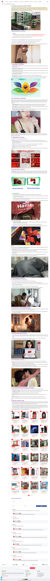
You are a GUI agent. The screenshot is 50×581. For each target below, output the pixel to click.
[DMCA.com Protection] (25, 579)
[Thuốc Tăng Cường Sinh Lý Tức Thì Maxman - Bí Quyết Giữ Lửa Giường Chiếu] (34, 443)
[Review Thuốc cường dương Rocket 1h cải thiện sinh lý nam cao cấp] (34, 429)
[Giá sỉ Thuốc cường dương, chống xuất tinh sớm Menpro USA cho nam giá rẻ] (15, 485)
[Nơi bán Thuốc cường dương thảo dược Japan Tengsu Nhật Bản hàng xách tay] (44, 457)
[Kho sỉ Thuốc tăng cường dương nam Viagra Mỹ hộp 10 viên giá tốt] (44, 471)
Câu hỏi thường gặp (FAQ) (41, 575)
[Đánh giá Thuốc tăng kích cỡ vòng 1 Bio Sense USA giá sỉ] (15, 471)
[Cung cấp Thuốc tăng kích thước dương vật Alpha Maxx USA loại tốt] (44, 415)
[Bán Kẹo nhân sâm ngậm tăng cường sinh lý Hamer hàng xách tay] (34, 485)
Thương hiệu (39, 1)
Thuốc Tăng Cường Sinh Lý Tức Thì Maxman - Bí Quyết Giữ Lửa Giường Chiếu (34, 449)
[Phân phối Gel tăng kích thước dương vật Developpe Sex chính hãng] (15, 415)
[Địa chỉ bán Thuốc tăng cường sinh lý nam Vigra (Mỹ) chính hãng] (34, 457)
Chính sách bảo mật (28, 574)
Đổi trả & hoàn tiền (40, 576)
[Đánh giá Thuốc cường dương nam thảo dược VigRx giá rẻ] (25, 471)
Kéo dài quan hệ (16, 1)
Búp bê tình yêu (27, 1)
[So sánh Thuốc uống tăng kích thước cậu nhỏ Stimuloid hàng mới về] (34, 415)
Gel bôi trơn (31, 1)
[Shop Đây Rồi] (2, 1)
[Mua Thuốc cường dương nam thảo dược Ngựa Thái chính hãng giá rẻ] (44, 443)
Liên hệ (27, 576)
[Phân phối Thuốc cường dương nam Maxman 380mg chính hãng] (25, 415)
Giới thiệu (27, 575)
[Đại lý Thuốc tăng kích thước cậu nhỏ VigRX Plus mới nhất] (15, 443)
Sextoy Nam (10, 1)
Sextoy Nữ (6, 1)
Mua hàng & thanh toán (40, 574)
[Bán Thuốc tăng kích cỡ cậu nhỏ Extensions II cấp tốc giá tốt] (34, 471)
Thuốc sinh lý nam (21, 1)
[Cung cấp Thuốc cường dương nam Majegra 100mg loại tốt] (25, 443)
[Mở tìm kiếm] (47, 1)
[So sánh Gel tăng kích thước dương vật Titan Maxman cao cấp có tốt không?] (15, 429)
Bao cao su (35, 1)
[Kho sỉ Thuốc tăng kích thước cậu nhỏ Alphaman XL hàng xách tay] (15, 457)
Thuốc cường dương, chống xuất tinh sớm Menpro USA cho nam (15, 491)
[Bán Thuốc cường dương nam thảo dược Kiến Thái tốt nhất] (25, 457)
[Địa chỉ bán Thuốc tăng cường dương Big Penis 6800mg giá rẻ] (44, 485)
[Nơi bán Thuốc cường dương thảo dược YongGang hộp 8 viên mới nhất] (25, 485)
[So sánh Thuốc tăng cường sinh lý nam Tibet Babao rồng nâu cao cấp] (25, 429)
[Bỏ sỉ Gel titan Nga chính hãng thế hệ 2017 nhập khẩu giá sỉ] (44, 429)
